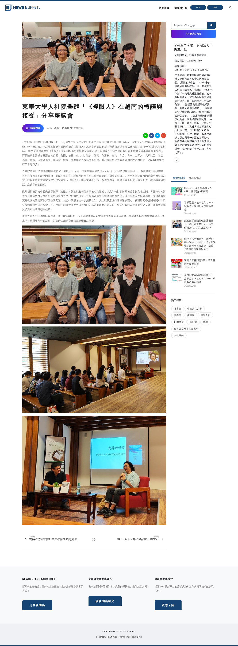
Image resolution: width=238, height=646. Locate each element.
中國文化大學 (194, 308)
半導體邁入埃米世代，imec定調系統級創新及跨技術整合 (199, 206)
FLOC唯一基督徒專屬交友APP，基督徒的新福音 (198, 189)
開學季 (177, 315)
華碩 (205, 322)
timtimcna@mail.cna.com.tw (191, 69)
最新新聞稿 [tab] (195, 178)
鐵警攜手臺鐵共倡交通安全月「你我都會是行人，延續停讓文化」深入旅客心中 (198, 224)
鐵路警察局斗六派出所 (186, 328)
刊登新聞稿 (37, 605)
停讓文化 (205, 315)
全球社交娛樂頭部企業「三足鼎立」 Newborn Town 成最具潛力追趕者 (199, 278)
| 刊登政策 (101, 637)
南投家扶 (179, 335)
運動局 (193, 322)
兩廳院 (191, 315)
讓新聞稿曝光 (105, 601)
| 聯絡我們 (135, 637)
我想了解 (168, 605)
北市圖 (177, 308)
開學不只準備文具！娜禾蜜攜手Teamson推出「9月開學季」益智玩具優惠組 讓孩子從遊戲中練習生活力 (200, 244)
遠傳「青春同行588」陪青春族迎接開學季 (199, 262)
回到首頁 (164, 8)
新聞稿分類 (180, 8)
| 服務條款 (112, 637)
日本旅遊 (179, 322)
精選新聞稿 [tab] (179, 178)
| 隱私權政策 (124, 637)
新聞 (67, 127)
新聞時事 (78, 127)
